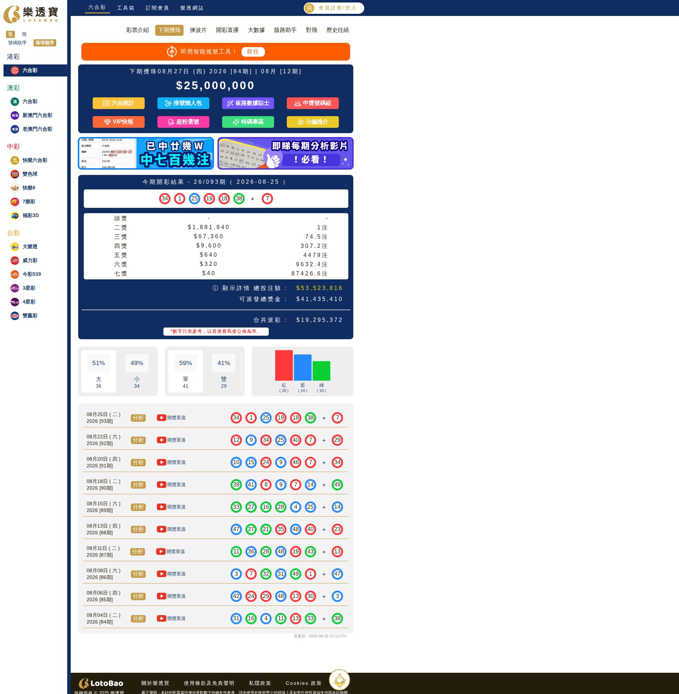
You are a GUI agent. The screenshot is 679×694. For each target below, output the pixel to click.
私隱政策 (260, 683)
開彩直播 (227, 30)
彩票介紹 (137, 30)
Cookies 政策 (304, 683)
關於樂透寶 (155, 683)
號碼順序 (17, 42)
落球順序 (45, 42)
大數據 (256, 30)
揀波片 (198, 30)
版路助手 (285, 30)
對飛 (311, 30)
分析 (138, 418)
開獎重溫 (176, 417)
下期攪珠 (169, 30)
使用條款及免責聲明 (209, 683)
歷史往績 (337, 30)
